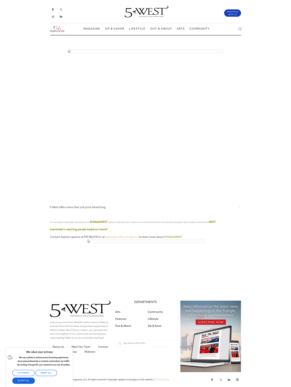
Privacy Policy (162, 380)
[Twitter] (61, 9)
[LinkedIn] (61, 16)
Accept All (23, 381)
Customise (23, 373)
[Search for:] (145, 343)
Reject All (46, 373)
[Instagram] (53, 16)
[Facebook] (53, 9)
